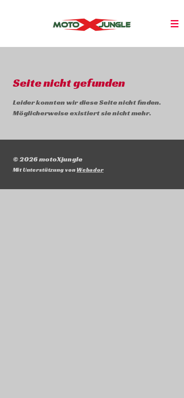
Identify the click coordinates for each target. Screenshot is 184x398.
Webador (90, 169)
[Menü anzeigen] (174, 23)
